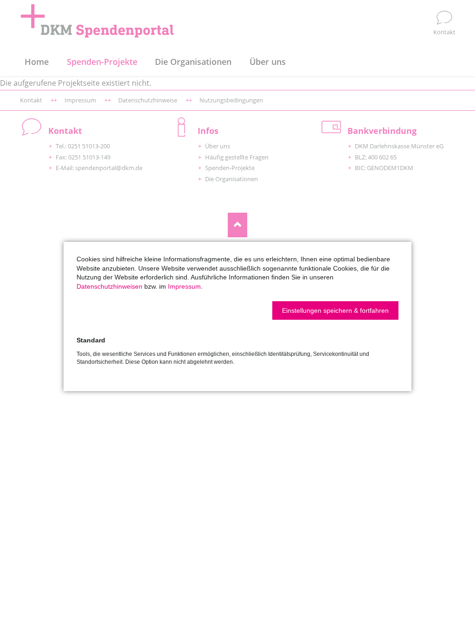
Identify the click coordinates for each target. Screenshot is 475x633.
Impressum (184, 286)
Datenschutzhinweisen (109, 286)
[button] (335, 310)
